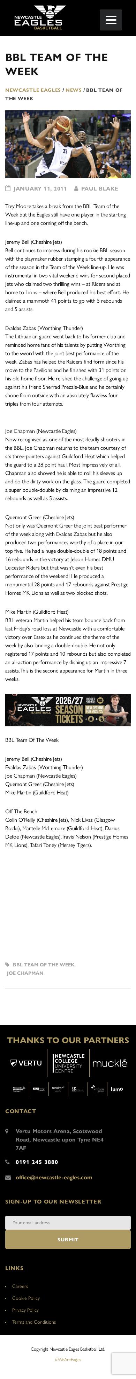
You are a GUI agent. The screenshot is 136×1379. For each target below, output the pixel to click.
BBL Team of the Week (43, 965)
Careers (20, 1286)
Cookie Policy (26, 1298)
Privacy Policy (25, 1310)
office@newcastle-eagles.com (54, 1177)
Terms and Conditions (34, 1322)
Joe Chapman (25, 973)
